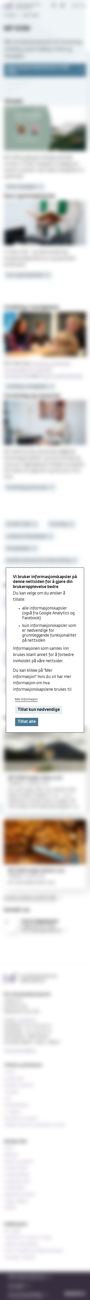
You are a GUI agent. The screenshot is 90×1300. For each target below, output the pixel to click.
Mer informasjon (26, 699)
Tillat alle (27, 722)
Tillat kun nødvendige (39, 710)
